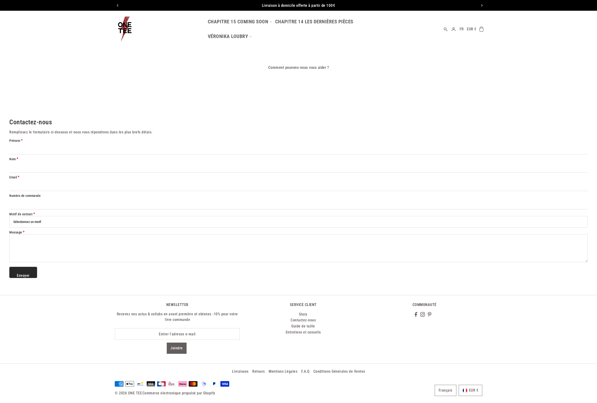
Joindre (176, 348)
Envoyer (23, 275)
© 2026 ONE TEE (128, 393)
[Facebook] (416, 314)
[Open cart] (481, 29)
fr (462, 29)
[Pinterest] (429, 314)
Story (303, 314)
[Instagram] (422, 314)
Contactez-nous (303, 320)
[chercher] (445, 29)
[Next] (481, 5)
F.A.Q (305, 371)
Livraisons (240, 371)
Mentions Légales (283, 371)
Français (445, 390)
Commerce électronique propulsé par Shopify (178, 393)
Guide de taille (303, 326)
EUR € (471, 29)
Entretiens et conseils (303, 332)
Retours (258, 371)
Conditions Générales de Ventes (339, 371)
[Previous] (117, 5)
